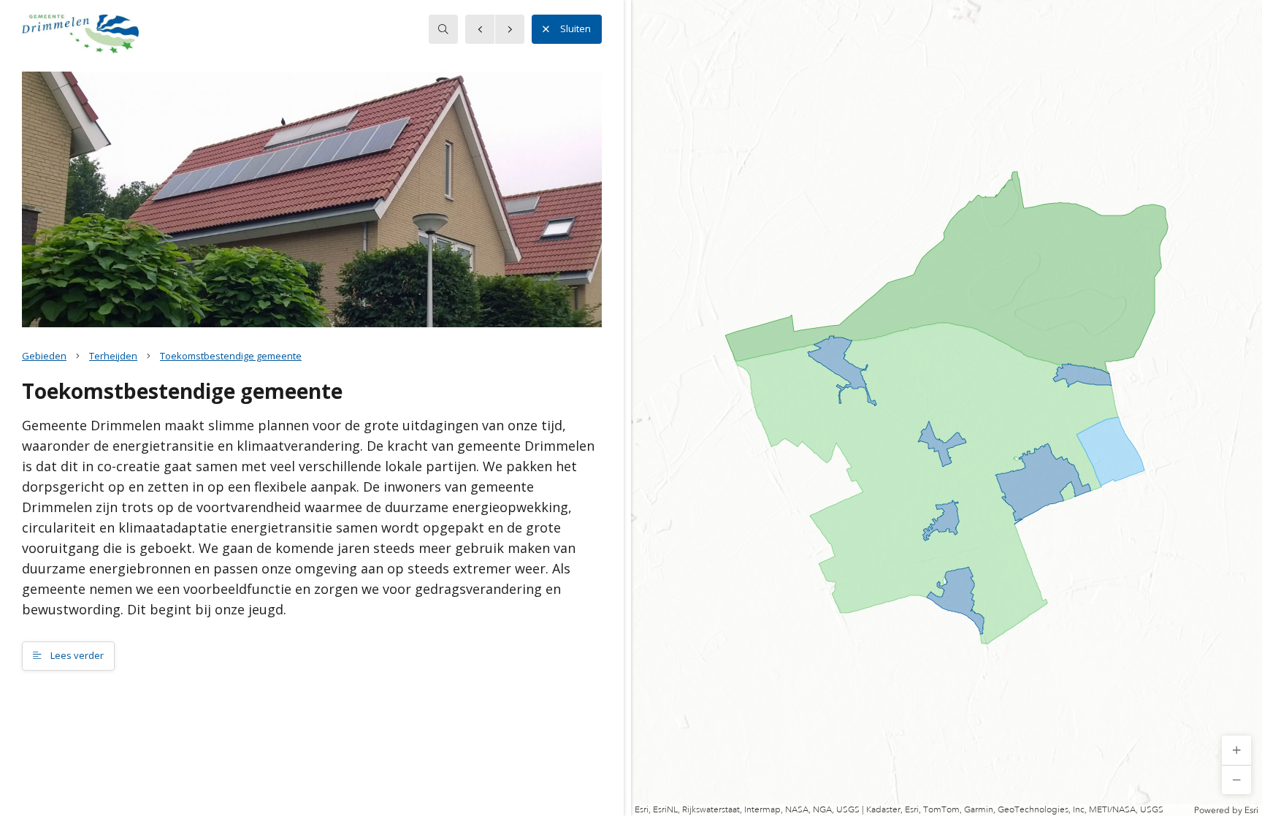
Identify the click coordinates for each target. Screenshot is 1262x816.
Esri (1251, 810)
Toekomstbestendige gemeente (231, 355)
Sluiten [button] (575, 28)
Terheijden (113, 355)
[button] (1236, 750)
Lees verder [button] (76, 655)
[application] (946, 408)
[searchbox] (443, 29)
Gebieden (44, 355)
